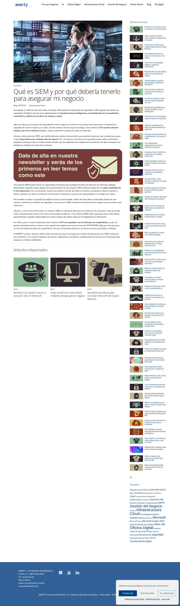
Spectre (141, 538)
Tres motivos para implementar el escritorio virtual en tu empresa (153, 145)
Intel (141, 514)
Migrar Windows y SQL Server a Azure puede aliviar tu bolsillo (155, 378)
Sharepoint (134, 538)
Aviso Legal (165, 599)
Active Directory (144, 490)
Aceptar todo (127, 593)
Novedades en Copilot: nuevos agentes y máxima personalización (154, 279)
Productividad (141, 531)
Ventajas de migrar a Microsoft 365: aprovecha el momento (155, 198)
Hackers (133, 511)
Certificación (157, 493)
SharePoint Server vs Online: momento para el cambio (155, 216)
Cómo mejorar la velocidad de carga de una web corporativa (155, 117)
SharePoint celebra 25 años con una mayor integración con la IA (155, 100)
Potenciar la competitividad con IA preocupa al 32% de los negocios (155, 253)
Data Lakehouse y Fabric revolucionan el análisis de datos (154, 369)
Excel (156, 503)
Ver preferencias (167, 593)
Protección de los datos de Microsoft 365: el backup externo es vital (154, 244)
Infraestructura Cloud (94, 4)
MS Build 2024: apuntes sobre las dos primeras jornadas (155, 448)
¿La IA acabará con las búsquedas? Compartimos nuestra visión (154, 324)
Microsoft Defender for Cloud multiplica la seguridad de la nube (155, 342)
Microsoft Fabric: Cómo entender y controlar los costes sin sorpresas (155, 181)
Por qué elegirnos (50, 4)
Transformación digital (141, 541)
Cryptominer (146, 500)
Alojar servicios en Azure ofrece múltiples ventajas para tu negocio (67, 294)
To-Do (153, 538)
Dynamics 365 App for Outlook (141, 503)
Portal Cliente (136, 4)
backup (145, 493)
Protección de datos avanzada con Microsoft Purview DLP (155, 350)
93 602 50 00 (28, 577)
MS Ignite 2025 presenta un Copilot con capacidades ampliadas (154, 172)
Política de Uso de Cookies (134, 599)
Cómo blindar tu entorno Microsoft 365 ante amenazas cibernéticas (155, 431)
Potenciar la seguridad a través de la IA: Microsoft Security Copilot (153, 333)
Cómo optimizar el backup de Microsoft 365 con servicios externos (155, 306)
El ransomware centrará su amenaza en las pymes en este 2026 (154, 92)
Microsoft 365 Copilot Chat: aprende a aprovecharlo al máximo (154, 315)
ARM (157, 490)
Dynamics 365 (156, 499)
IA (63, 4)
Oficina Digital (74, 4)
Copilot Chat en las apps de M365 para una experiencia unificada (154, 208)
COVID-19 (22, 106)
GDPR (161, 503)
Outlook (133, 531)
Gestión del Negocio (117, 4)
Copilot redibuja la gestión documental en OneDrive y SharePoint (154, 83)
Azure (140, 493)
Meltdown (142, 518)
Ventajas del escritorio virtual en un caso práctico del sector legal (155, 226)
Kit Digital (159, 4)
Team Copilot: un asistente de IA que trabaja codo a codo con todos (155, 440)
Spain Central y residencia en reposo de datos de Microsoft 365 (155, 413)
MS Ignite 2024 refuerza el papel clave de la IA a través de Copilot (155, 360)
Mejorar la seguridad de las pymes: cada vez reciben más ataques (155, 405)
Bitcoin (151, 493)
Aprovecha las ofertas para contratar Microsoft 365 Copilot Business (103, 296)
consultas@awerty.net (28, 586)
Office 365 (159, 524)
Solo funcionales (147, 593)
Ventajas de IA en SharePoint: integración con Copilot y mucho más (155, 154)
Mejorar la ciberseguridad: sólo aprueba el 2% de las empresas (154, 467)
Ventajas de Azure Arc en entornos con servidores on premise (154, 297)
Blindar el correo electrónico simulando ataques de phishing (155, 270)
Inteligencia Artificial (151, 514)
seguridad (157, 534)
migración (133, 525)
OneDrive (157, 528)
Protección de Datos (153, 599)
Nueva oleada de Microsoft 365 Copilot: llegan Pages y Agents (154, 396)
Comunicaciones (140, 496)
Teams (147, 538)
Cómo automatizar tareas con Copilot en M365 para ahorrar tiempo (155, 163)
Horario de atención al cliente (31, 583)
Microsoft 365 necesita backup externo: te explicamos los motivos (155, 74)
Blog (149, 4)
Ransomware (145, 535)
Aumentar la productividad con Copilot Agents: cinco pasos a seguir (155, 136)
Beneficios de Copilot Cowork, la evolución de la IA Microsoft (30, 294)
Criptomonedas (135, 500)
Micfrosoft (149, 518)
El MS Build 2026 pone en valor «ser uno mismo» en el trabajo (155, 56)
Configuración (150, 496)
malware (134, 518)
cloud (132, 496)
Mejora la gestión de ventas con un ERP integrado (154, 234)
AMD (152, 490)
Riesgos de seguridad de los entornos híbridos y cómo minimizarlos (155, 109)
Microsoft (159, 517)
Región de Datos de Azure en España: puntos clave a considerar (155, 422)
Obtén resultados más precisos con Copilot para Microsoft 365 (154, 458)
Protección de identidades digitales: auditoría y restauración (154, 65)
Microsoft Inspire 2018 (153, 521)
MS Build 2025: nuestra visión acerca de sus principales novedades (155, 261)
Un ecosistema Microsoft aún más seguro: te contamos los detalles (155, 387)
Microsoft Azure (136, 521)
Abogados (133, 490)
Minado (140, 525)
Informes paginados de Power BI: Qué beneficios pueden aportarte (155, 190)
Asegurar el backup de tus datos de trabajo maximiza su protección (155, 127)
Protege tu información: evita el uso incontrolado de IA (155, 287)
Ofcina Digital (148, 525)
